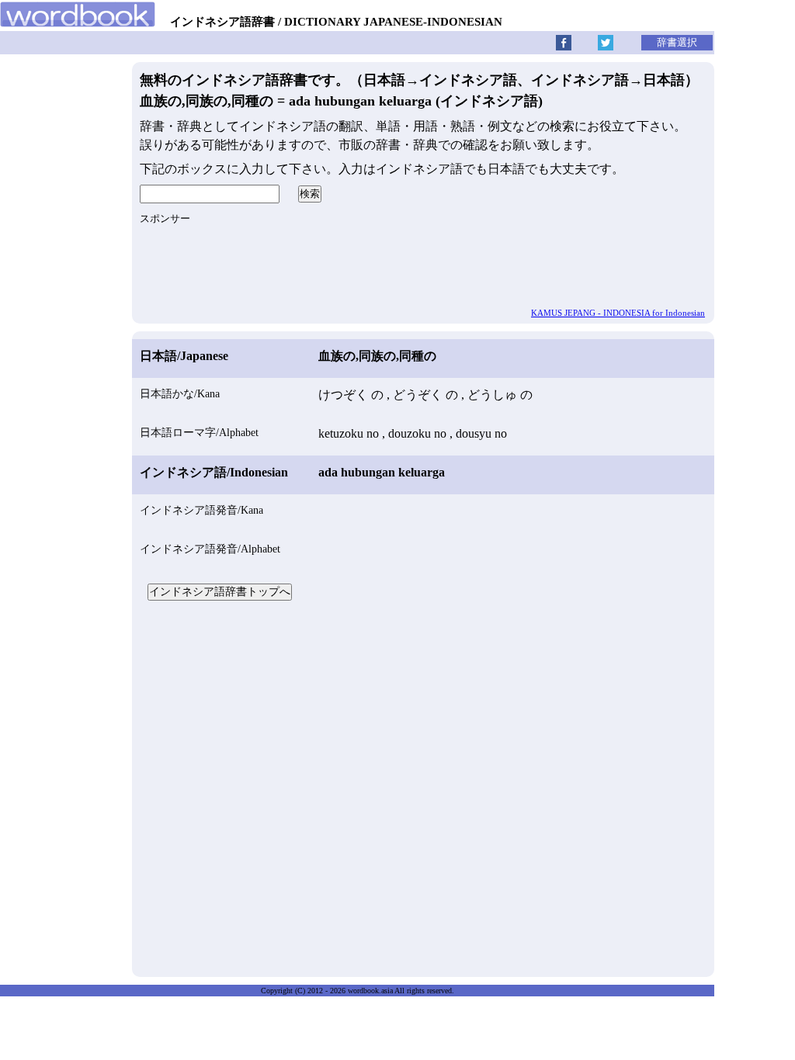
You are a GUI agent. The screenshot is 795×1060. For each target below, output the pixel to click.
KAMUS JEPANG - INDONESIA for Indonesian (618, 312)
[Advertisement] (423, 786)
